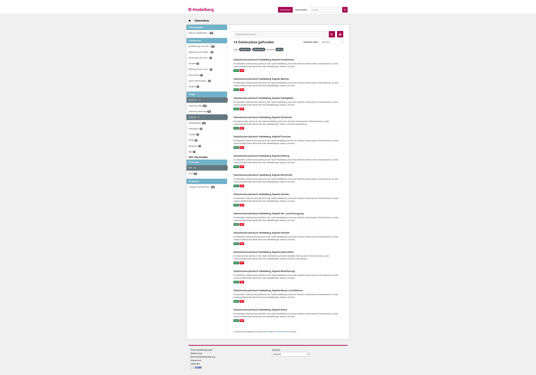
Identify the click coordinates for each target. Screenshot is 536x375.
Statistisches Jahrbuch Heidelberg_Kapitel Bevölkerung (264, 271)
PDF (241, 70)
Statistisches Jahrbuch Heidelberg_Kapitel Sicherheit (263, 117)
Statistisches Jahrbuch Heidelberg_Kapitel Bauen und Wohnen (268, 290)
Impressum (196, 360)
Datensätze (285, 9)
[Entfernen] (249, 50)
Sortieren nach (310, 42)
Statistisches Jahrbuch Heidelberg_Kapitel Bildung (261, 155)
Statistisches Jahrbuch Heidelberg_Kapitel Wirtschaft (263, 174)
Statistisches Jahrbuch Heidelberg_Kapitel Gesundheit (264, 252)
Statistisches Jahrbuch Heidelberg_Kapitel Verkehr (261, 194)
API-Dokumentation (281, 331)
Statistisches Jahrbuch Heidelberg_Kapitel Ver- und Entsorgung (269, 213)
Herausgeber (301, 9)
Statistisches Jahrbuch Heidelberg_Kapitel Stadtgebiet (264, 98)
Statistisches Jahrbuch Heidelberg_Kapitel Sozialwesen (264, 59)
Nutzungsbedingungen (202, 349)
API (267, 331)
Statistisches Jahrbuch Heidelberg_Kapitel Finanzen (262, 136)
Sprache (276, 349)
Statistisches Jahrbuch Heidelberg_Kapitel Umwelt (261, 232)
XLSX (236, 70)
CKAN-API (195, 363)
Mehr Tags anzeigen (198, 157)
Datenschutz (196, 353)
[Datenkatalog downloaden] (340, 34)
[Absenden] (345, 9)
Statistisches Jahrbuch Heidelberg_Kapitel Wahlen (261, 78)
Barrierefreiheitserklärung (203, 356)
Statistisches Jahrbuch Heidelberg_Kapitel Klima (260, 309)
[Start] (189, 20)
